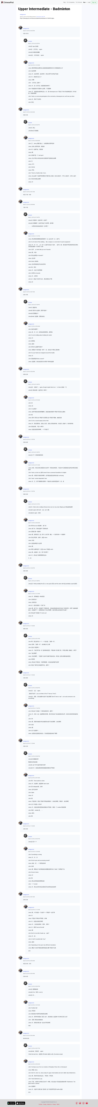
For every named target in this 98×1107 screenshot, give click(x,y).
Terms (58, 1104)
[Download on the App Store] (20, 1103)
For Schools (79, 2)
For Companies (71, 2)
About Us (49, 1104)
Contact (40, 1104)
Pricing (44, 1104)
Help (64, 2)
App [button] (84, 2)
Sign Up (94, 2)
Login (89, 2)
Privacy (54, 1104)
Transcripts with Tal (40, 16)
